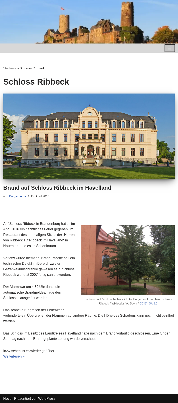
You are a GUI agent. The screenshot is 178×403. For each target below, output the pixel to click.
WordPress (46, 398)
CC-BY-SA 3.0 (148, 303)
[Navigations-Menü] (170, 48)
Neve (7, 398)
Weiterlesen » (14, 356)
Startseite (9, 68)
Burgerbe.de (17, 196)
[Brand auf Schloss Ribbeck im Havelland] (89, 136)
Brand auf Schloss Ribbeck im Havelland (57, 187)
